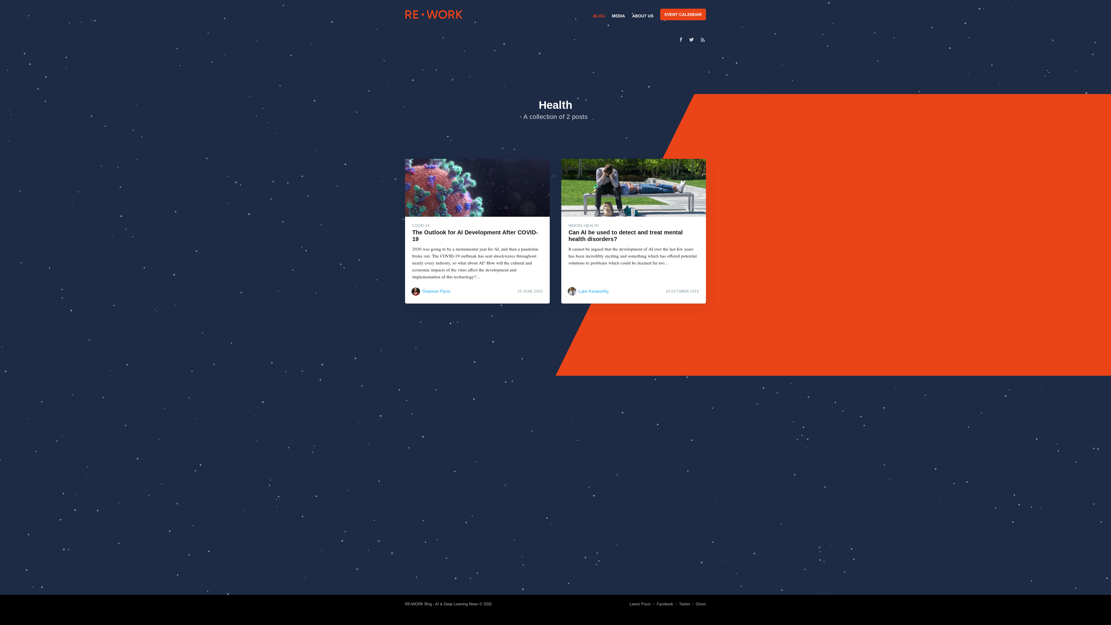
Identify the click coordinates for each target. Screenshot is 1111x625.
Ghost (701, 604)
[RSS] (703, 39)
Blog (599, 16)
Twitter (684, 604)
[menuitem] (598, 15)
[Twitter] (693, 39)
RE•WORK (434, 14)
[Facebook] (681, 39)
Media (618, 16)
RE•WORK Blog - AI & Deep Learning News (441, 604)
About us (642, 16)
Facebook (665, 604)
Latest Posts (640, 604)
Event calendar (683, 14)
